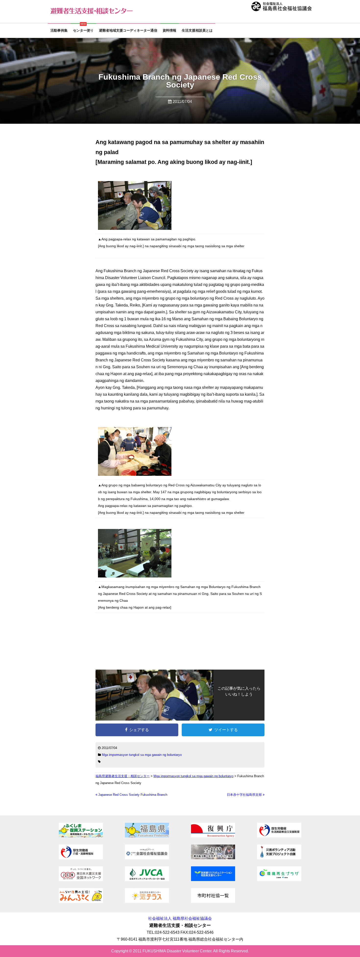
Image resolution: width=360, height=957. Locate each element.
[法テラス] (147, 901)
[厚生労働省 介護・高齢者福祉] (81, 858)
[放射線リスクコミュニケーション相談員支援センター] (213, 880)
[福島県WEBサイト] (147, 836)
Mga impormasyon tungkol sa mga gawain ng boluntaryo (142, 755)
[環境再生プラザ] (279, 880)
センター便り (83, 30)
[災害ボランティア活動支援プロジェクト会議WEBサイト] (279, 858)
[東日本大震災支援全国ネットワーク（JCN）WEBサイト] (81, 880)
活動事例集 (59, 30)
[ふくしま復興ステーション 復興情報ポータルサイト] (81, 836)
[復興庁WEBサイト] (213, 836)
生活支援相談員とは (197, 30)
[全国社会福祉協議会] (147, 858)
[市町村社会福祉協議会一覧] (213, 901)
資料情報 (169, 30)
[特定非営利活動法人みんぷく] (81, 901)
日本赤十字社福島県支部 (245, 795)
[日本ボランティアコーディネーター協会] (147, 880)
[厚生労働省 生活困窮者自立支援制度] (279, 836)
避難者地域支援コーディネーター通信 (128, 30)
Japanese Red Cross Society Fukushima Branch (132, 795)
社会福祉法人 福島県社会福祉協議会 (180, 918)
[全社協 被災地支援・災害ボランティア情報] (213, 858)
